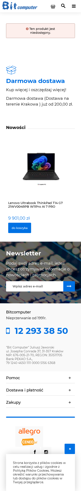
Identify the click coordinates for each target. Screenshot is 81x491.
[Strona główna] (19, 6)
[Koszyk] (53, 6)
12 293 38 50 (40, 331)
